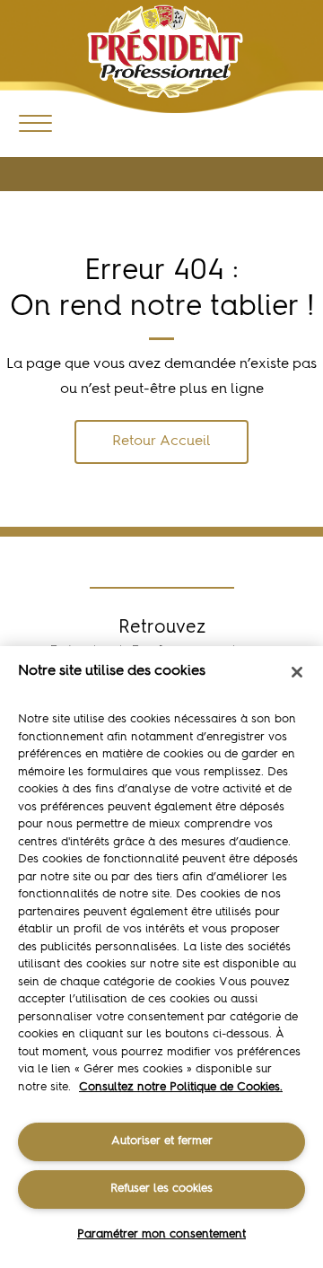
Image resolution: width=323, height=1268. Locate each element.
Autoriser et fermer (162, 1141)
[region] (161, 957)
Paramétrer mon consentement (161, 1234)
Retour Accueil (161, 441)
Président (165, 51)
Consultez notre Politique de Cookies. (181, 1087)
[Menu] (35, 122)
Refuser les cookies (161, 1188)
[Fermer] (297, 672)
